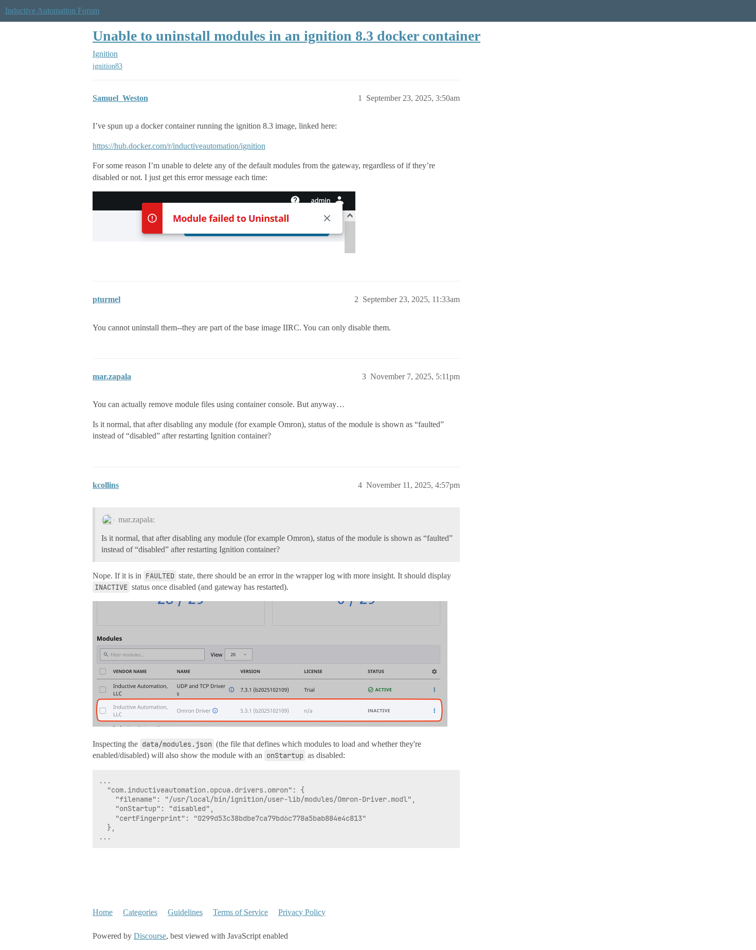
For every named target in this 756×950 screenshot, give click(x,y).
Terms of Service (240, 912)
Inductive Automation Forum (52, 10)
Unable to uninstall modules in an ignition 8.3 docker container (286, 36)
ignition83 (107, 66)
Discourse (150, 935)
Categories (140, 912)
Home (103, 912)
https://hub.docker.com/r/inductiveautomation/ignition (179, 146)
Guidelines (185, 912)
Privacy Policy (302, 912)
